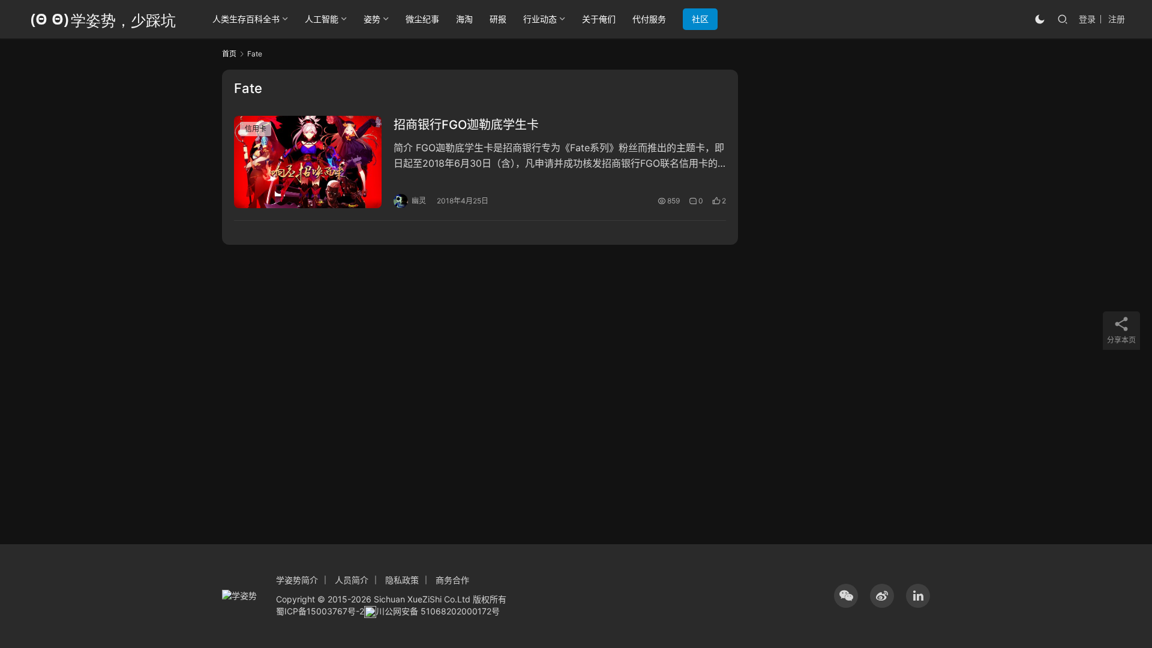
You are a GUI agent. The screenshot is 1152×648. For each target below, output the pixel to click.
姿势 (372, 19)
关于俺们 (599, 19)
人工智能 (321, 19)
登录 (1087, 19)
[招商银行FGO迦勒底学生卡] (308, 162)
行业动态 (540, 19)
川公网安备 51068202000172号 (438, 611)
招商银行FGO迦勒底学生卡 (466, 125)
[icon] (846, 596)
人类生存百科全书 (246, 19)
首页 (229, 53)
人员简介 (351, 580)
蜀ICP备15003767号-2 (320, 611)
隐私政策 (402, 580)
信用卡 (255, 128)
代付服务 (649, 19)
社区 (700, 19)
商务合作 (452, 580)
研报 (498, 19)
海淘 (464, 19)
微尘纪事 (422, 19)
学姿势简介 (297, 580)
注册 (1116, 19)
